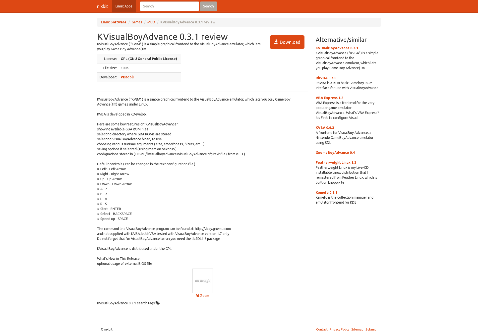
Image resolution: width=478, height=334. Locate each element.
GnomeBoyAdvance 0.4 (335, 153)
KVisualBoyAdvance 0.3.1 (337, 48)
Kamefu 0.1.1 (326, 192)
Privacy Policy (339, 329)
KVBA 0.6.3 (325, 128)
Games (137, 22)
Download (289, 42)
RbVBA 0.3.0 (326, 78)
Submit (370, 329)
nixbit (102, 6)
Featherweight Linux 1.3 (336, 163)
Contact (322, 329)
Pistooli (127, 77)
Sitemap (357, 329)
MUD (151, 22)
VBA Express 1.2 (329, 98)
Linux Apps (124, 6)
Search (208, 6)
